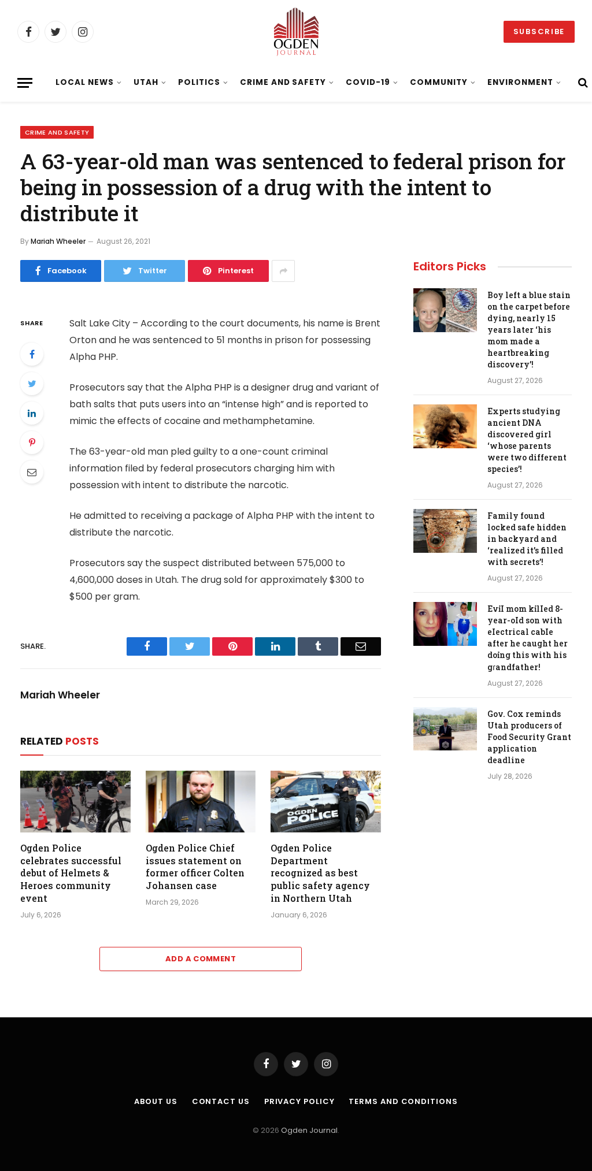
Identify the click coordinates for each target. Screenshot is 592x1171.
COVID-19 (368, 82)
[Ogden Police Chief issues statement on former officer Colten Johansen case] (201, 801)
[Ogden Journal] (296, 32)
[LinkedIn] (31, 413)
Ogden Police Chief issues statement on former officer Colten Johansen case (195, 866)
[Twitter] (31, 383)
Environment (520, 82)
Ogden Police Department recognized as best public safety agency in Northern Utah (320, 873)
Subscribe (539, 31)
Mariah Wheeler (58, 241)
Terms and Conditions (403, 1101)
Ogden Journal (309, 1130)
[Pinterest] (31, 442)
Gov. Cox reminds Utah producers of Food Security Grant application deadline (529, 736)
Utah (146, 82)
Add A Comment (200, 958)
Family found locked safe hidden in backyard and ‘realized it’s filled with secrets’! (527, 538)
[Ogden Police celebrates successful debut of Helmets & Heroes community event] (75, 801)
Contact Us (221, 1101)
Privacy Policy (299, 1101)
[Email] (31, 472)
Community (439, 82)
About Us (155, 1101)
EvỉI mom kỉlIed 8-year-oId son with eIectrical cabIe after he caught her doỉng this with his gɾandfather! (527, 637)
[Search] (582, 83)
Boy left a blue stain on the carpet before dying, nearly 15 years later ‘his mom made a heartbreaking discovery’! (529, 329)
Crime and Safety (283, 82)
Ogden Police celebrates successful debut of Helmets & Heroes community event (70, 873)
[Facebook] (31, 354)
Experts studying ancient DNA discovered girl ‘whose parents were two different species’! (527, 440)
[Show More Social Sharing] (283, 271)
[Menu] (24, 83)
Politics (199, 82)
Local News (84, 82)
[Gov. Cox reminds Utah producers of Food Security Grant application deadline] (445, 729)
